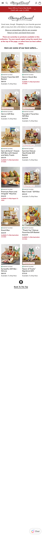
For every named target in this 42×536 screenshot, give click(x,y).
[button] (21, 9)
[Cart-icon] (40, 3)
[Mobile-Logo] (20, 3)
